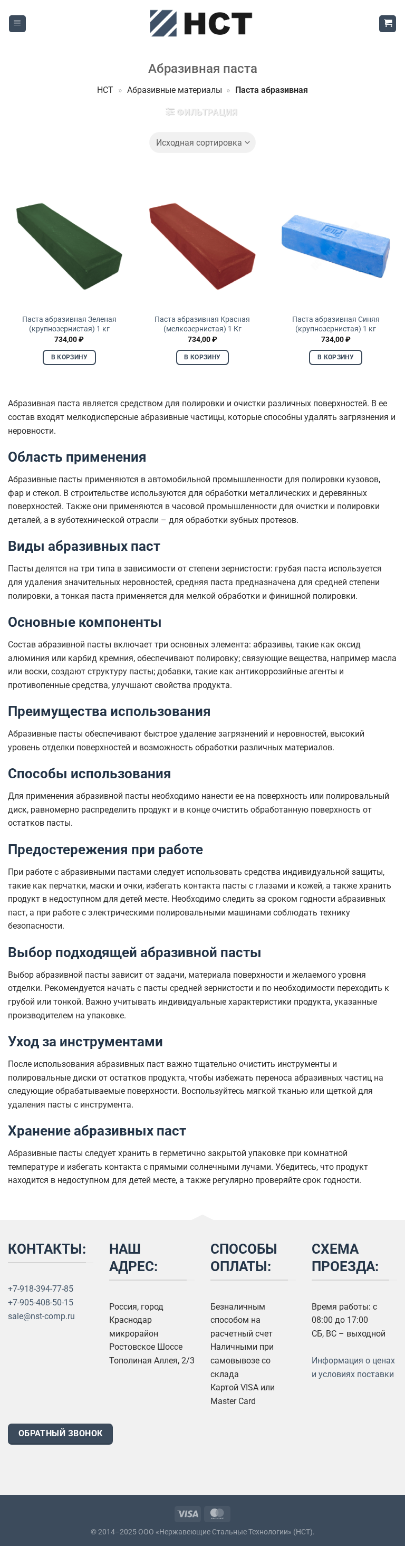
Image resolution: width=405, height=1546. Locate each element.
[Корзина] (387, 24)
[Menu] (17, 24)
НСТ (105, 90)
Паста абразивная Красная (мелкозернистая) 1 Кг (202, 324)
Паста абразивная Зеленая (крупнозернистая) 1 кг (69, 324)
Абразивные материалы (174, 90)
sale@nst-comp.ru (41, 1316)
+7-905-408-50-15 (40, 1302)
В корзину (69, 357)
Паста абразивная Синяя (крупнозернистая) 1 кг (336, 324)
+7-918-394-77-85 (40, 1289)
